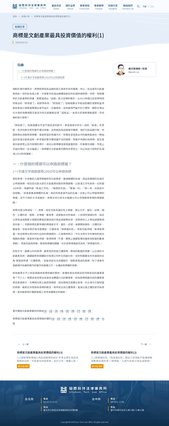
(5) (67, 310)
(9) (89, 310)
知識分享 (20, 26)
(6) (72, 310)
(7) (78, 310)
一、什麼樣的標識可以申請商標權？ (36, 70)
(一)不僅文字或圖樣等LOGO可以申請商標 (42, 77)
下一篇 (143, 344)
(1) (45, 310)
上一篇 (25, 344)
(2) (50, 310)
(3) (56, 310)
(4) (61, 310)
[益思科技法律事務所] (29, 6)
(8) (84, 310)
